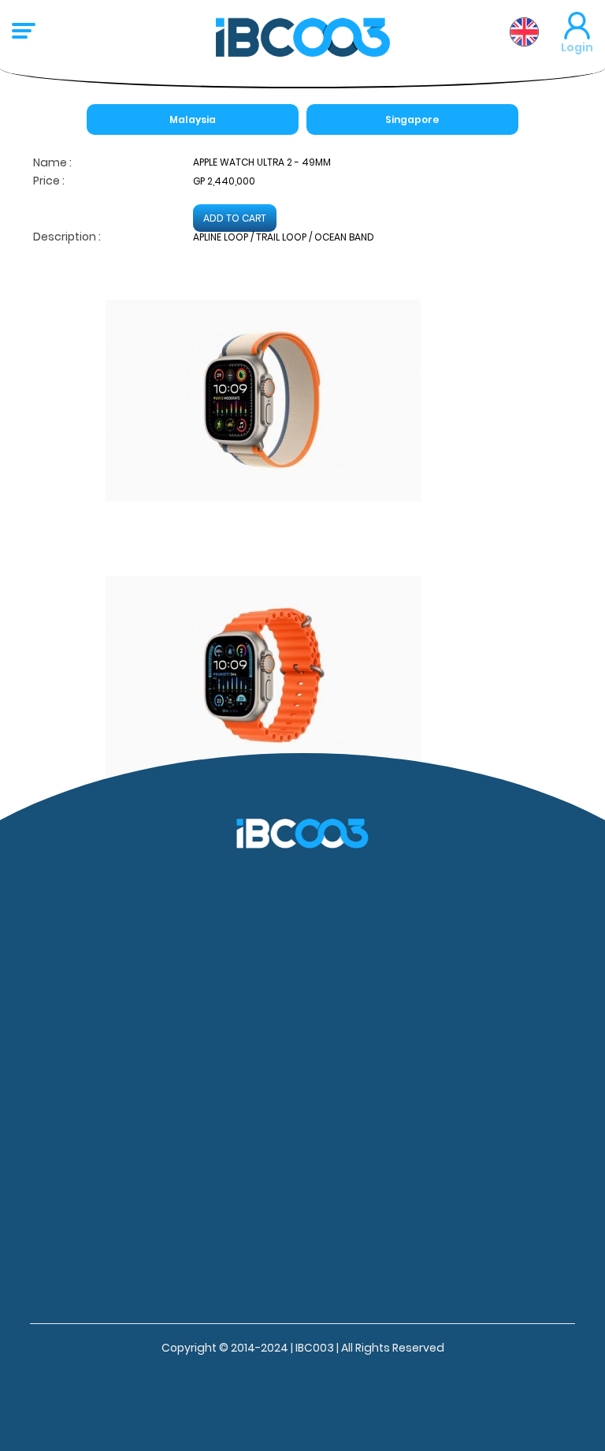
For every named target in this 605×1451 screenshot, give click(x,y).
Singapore (412, 119)
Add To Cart (234, 218)
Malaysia (192, 119)
